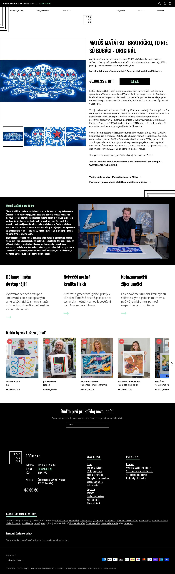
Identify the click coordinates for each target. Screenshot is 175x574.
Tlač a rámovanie (95, 474)
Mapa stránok (93, 503)
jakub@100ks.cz (152, 71)
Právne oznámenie (109, 568)
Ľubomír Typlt (86, 520)
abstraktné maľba (77, 523)
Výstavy (90, 492)
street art (128, 523)
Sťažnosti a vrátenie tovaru (139, 471)
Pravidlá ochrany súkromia (66, 568)
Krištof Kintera (61, 520)
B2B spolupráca (94, 471)
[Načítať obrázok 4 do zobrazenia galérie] (76, 136)
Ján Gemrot (98, 520)
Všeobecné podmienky (136, 474)
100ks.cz (14, 568)
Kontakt (130, 464)
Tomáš (37, 523)
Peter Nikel (74, 520)
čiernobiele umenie (109, 523)
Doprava (91, 489)
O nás (89, 464)
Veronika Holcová (160, 520)
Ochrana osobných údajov (138, 467)
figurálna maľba (93, 523)
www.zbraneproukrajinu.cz (103, 164)
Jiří (118, 520)
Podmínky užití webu (136, 478)
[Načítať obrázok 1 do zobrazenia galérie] (13, 136)
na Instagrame (108, 155)
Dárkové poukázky (95, 496)
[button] (159, 3)
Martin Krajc (110, 520)
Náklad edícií (93, 485)
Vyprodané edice (95, 482)
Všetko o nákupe (95, 467)
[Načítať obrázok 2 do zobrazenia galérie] (34, 136)
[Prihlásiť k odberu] (106, 425)
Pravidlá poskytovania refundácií (42, 568)
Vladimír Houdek (13, 523)
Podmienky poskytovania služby (89, 568)
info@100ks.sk (45, 468)
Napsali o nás (93, 499)
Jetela (43, 523)
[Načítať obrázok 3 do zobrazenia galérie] (55, 136)
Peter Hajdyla (145, 520)
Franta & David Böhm (128, 520)
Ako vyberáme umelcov (98, 478)
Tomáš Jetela (27, 523)
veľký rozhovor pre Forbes (140, 155)
